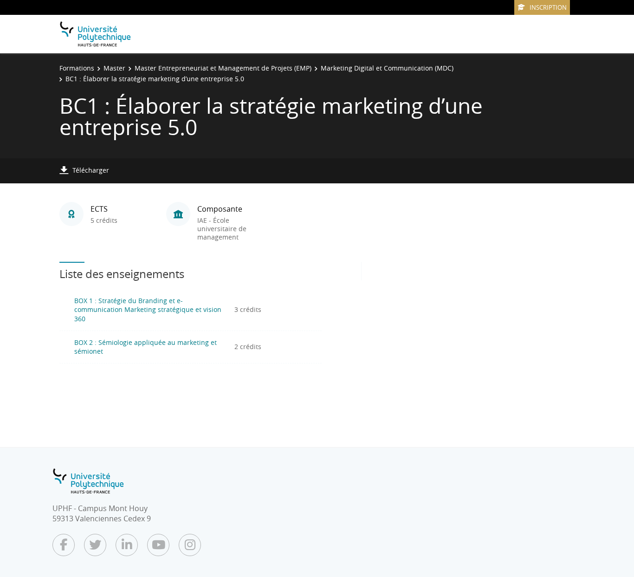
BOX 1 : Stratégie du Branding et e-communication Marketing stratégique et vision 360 (147, 309)
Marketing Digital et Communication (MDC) (387, 68)
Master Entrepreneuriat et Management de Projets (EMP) (223, 68)
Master (114, 68)
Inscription (548, 7)
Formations (76, 68)
